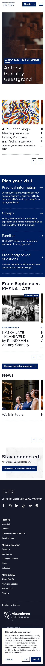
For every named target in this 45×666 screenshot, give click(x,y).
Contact (5, 529)
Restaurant (8, 588)
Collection (6, 568)
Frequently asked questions (13, 533)
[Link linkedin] (16, 505)
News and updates (10, 584)
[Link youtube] (30, 505)
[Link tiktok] (23, 505)
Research (6, 549)
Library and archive (10, 559)
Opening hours (8, 538)
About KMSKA (8, 579)
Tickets (27, 4)
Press (4, 563)
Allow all (36, 659)
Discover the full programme (17, 366)
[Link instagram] (10, 505)
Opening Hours (9, 10)
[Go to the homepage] (8, 4)
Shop (5, 593)
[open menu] (41, 4)
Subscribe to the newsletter (17, 469)
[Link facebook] (3, 505)
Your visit (6, 524)
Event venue (7, 554)
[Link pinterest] (37, 505)
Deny (26, 659)
